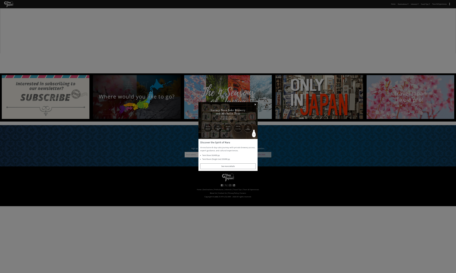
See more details (228, 166)
